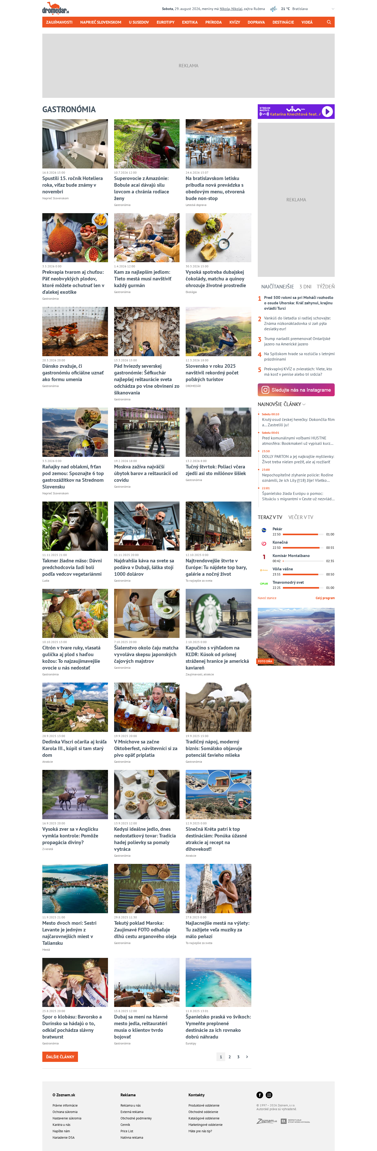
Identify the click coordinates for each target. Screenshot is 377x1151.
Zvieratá (47, 849)
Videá (307, 22)
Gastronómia (122, 205)
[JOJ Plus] (264, 583)
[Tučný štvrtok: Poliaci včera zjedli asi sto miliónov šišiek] (218, 432)
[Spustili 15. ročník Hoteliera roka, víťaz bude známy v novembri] (75, 143)
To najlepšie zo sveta (199, 580)
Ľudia (45, 580)
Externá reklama (132, 1112)
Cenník (125, 1124)
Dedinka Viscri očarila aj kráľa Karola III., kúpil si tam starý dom (74, 748)
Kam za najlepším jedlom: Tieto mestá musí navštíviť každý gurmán (142, 279)
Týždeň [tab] (326, 286)
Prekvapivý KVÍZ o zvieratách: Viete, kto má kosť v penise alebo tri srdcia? (298, 371)
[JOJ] (264, 543)
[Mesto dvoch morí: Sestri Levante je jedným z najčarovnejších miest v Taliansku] (75, 888)
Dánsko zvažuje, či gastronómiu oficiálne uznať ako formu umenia (73, 373)
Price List (127, 1131)
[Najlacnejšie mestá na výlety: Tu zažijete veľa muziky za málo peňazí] (218, 888)
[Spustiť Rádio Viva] (295, 108)
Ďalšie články (60, 1056)
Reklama (128, 1094)
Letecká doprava (196, 205)
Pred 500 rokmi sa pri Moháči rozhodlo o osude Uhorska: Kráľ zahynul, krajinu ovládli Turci (298, 303)
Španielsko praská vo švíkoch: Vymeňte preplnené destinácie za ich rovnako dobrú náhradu (218, 1026)
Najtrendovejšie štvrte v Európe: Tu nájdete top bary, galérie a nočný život (216, 567)
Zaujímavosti (59, 22)
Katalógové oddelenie (204, 1118)
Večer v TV (301, 517)
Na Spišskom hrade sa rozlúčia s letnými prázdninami (299, 356)
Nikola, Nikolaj (231, 8)
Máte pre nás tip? (200, 1131)
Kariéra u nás (61, 1124)
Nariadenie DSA (64, 1137)
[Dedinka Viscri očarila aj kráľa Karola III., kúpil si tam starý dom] (75, 707)
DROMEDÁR (193, 386)
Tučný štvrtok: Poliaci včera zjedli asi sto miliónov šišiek (216, 470)
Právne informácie (65, 1105)
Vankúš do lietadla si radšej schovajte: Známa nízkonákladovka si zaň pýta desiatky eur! (297, 323)
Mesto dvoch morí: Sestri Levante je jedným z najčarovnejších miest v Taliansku (69, 933)
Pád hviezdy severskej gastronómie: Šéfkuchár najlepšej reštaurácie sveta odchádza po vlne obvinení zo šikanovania (147, 379)
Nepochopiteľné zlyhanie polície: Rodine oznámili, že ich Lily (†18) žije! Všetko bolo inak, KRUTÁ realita (297, 477)
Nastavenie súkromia (67, 1118)
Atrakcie (47, 761)
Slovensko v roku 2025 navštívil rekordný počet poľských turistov (212, 373)
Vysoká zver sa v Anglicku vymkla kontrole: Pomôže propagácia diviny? (70, 836)
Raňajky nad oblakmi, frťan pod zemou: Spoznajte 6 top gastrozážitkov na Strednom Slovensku (73, 476)
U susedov (139, 22)
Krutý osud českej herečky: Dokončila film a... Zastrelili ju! (298, 422)
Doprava (256, 22)
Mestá (46, 949)
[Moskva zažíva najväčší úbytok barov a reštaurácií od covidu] (147, 432)
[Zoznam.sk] (268, 1122)
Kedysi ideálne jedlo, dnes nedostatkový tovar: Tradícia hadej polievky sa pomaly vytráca (145, 839)
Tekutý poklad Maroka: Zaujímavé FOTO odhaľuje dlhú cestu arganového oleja (145, 930)
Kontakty (196, 1094)
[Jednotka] (264, 557)
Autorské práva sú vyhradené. (276, 1109)
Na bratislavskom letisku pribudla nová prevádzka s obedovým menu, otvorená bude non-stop (215, 188)
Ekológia (191, 292)
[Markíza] (264, 530)
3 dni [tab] (305, 286)
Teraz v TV (270, 517)
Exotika (190, 22)
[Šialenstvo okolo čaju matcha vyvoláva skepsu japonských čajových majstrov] (147, 613)
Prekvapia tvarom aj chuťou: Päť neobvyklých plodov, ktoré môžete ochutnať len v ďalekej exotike (73, 282)
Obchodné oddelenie (203, 1112)
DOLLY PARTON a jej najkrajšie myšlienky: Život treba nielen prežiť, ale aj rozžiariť (298, 459)
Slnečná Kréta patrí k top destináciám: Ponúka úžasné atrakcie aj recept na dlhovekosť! (216, 839)
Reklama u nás (131, 1105)
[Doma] (264, 570)
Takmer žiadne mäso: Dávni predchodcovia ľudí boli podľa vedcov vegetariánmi (72, 567)
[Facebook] (259, 1095)
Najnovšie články (280, 404)
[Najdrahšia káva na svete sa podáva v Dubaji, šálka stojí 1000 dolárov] (147, 526)
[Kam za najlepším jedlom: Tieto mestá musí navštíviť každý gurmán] (147, 237)
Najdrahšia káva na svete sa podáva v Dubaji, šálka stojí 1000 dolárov (144, 567)
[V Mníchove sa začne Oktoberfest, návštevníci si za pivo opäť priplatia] (147, 707)
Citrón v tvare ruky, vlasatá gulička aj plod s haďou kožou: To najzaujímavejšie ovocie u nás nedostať (71, 657)
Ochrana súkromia (65, 1112)
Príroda (213, 22)
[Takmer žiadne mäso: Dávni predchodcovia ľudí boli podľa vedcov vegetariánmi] (75, 526)
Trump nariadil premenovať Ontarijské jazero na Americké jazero (297, 341)
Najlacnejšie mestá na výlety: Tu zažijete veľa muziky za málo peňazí (217, 930)
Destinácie (283, 22)
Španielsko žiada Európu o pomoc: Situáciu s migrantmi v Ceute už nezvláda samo (298, 496)
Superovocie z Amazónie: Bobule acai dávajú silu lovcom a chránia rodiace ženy (141, 188)
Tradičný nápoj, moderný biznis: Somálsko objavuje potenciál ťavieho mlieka (214, 748)
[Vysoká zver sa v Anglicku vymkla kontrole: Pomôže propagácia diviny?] (75, 794)
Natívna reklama (132, 1137)
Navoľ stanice (267, 598)
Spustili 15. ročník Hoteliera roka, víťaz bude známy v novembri (72, 185)
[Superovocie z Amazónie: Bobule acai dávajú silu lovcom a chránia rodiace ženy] (147, 143)
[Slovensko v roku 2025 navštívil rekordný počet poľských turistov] (218, 331)
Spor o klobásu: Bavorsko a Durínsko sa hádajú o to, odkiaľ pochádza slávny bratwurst (72, 1026)
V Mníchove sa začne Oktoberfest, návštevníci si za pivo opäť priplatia (145, 748)
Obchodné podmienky (136, 1118)
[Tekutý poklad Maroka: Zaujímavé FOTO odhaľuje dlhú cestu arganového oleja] (147, 888)
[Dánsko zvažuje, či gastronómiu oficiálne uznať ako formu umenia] (75, 331)
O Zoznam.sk (64, 1094)
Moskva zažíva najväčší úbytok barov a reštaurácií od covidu (146, 473)
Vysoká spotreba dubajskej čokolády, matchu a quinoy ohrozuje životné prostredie (216, 279)
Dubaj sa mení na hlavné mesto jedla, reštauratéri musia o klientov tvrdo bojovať (141, 1026)
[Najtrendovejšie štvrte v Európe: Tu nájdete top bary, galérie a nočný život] (218, 526)
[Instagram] (269, 1095)
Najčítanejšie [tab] (277, 286)
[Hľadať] (329, 22)
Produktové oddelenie (204, 1105)
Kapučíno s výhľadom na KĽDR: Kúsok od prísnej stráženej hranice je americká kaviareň (217, 657)
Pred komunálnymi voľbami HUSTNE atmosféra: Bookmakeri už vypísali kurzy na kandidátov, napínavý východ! (297, 440)
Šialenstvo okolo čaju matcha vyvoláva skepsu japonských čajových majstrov (146, 654)
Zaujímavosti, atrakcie (200, 674)
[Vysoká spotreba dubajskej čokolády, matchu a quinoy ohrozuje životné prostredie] (218, 237)
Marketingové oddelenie (205, 1124)
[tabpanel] (296, 336)
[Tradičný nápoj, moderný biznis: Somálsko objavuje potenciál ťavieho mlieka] (218, 707)
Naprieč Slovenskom (100, 22)
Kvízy (235, 22)
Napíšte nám (61, 1131)
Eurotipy (165, 22)
